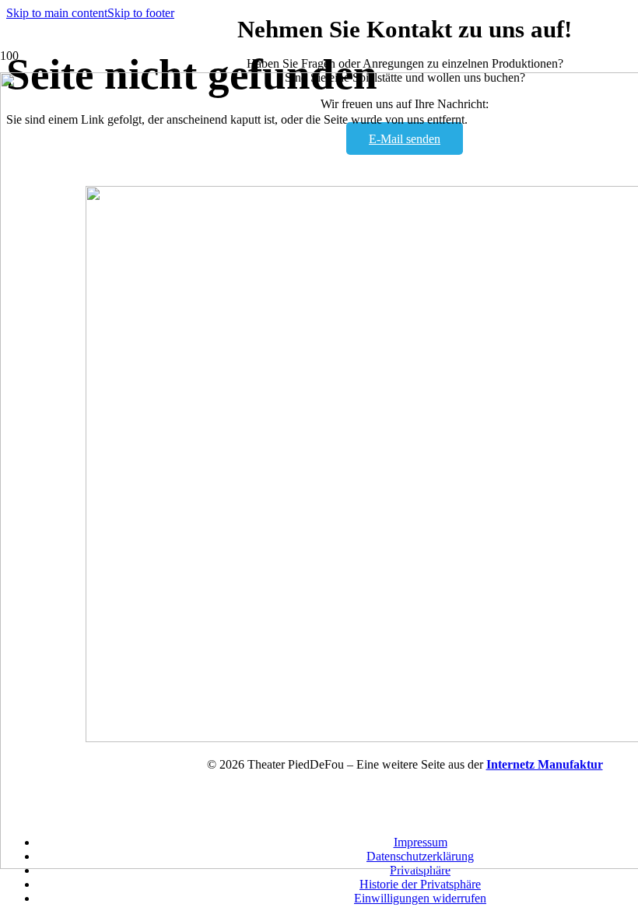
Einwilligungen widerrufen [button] (420, 898)
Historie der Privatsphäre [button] (420, 884)
